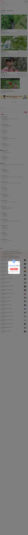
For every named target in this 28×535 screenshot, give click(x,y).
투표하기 (14, 269)
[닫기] (18, 262)
